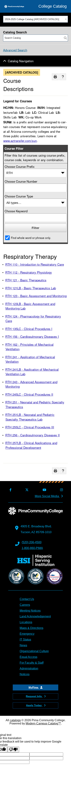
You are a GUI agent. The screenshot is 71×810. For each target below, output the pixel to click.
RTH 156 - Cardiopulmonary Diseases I (32, 336)
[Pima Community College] (14, 6)
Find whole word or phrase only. (31, 238)
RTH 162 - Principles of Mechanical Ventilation (29, 346)
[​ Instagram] (61, 490)
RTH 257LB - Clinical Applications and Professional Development (31, 445)
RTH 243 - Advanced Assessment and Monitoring (31, 384)
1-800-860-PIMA (32, 548)
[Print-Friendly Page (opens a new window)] (55, 76)
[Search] (65, 38)
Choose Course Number (21, 181)
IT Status (25, 639)
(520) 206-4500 (32, 542)
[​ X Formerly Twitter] (26, 490)
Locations (26, 622)
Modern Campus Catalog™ (43, 723)
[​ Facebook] (9, 490)
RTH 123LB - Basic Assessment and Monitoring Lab (30, 306)
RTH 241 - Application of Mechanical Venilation (30, 359)
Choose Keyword (16, 211)
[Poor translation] (13, 749)
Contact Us (27, 599)
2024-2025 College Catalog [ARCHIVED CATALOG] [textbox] (32, 19)
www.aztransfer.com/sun (20, 140)
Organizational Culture (34, 651)
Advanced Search (15, 50)
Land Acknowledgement (35, 616)
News (23, 645)
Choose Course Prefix (20, 166)
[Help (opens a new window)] (62, 76)
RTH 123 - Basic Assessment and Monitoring (36, 296)
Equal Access (28, 656)
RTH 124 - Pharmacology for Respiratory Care (33, 318)
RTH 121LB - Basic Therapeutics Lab (30, 288)
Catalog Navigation (20, 61)
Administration (29, 668)
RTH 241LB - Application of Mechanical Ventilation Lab (32, 371)
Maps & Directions (31, 628)
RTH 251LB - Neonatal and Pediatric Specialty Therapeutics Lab (29, 417)
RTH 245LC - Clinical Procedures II (29, 394)
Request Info (34, 696)
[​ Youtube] (43, 490)
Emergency (27, 633)
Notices (24, 674)
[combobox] (35, 19)
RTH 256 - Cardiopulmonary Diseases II (32, 435)
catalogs (15, 720)
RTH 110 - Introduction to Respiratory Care (34, 264)
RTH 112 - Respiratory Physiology (28, 272)
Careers (25, 604)
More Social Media (47, 496)
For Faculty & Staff (32, 662)
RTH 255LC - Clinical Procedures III (29, 427)
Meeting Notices (30, 610)
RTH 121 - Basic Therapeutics (25, 280)
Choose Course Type (19, 196)
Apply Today (34, 705)
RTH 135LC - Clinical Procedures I (28, 328)
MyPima (34, 687)
